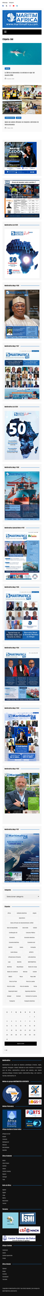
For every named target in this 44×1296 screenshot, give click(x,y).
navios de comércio (12, 972)
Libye (3, 1195)
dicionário (12, 938)
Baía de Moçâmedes (12, 928)
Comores (4, 1139)
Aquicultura (22, 918)
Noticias (25, 972)
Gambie (4, 1166)
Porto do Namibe (24, 986)
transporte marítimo (29, 1001)
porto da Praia (13, 981)
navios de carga (32, 967)
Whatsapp (4, 3)
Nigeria (4, 1174)
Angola (34, 913)
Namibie (4, 1150)
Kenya (4, 1271)
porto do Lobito (11, 986)
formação (33, 947)
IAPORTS (31, 952)
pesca (21, 977)
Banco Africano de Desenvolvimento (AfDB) (21, 923)
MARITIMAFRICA (32, 962)
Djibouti (4, 1269)
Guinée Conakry (6, 1171)
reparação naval (12, 991)
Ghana (4, 1169)
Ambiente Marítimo (22, 913)
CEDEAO (35, 928)
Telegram (11, 3)
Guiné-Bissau (14, 952)
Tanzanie (4, 1279)
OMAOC (10, 977)
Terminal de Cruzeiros (31, 996)
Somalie (4, 1274)
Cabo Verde (25, 928)
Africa (9, 913)
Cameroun (5, 1250)
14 (25, 1026)
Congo (4, 1258)
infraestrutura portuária (14, 957)
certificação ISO (13, 933)
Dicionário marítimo (29, 938)
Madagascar (5, 1142)
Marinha (19, 962)
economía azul (31, 942)
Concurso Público (30, 933)
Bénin (3, 1160)
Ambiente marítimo (10, 118)
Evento (21, 947)
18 (11, 1030)
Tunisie (4, 1203)
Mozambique (5, 1147)
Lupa (9, 962)
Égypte (4, 1193)
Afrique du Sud (6, 1134)
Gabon (4, 1253)
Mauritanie (5, 1201)
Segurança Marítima (30, 991)
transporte (12, 1001)
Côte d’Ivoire (5, 1163)
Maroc (4, 1198)
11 (11, 1026)
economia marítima (14, 942)
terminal (18, 996)
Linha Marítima (32, 957)
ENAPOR (10, 947)
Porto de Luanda (30, 981)
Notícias (7, 68)
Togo (3, 1179)
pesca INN (33, 977)
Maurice (4, 1145)
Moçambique (20, 967)
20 (20, 1030)
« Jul (6, 1050)
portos (35, 986)
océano (35, 972)
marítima (9, 967)
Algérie (4, 1190)
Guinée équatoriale (7, 1255)
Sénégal (9, 996)
